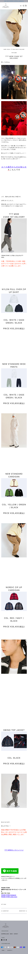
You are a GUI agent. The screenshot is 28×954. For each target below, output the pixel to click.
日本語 (3, 950)
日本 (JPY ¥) (9, 950)
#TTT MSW (3, 904)
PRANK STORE (7, 943)
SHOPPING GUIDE (5, 933)
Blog (8, 49)
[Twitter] (6, 939)
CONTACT (16, 933)
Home (5, 49)
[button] (23, 6)
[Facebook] (1, 939)
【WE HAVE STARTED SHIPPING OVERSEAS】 (14, 1)
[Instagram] (4, 939)
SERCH (11, 933)
